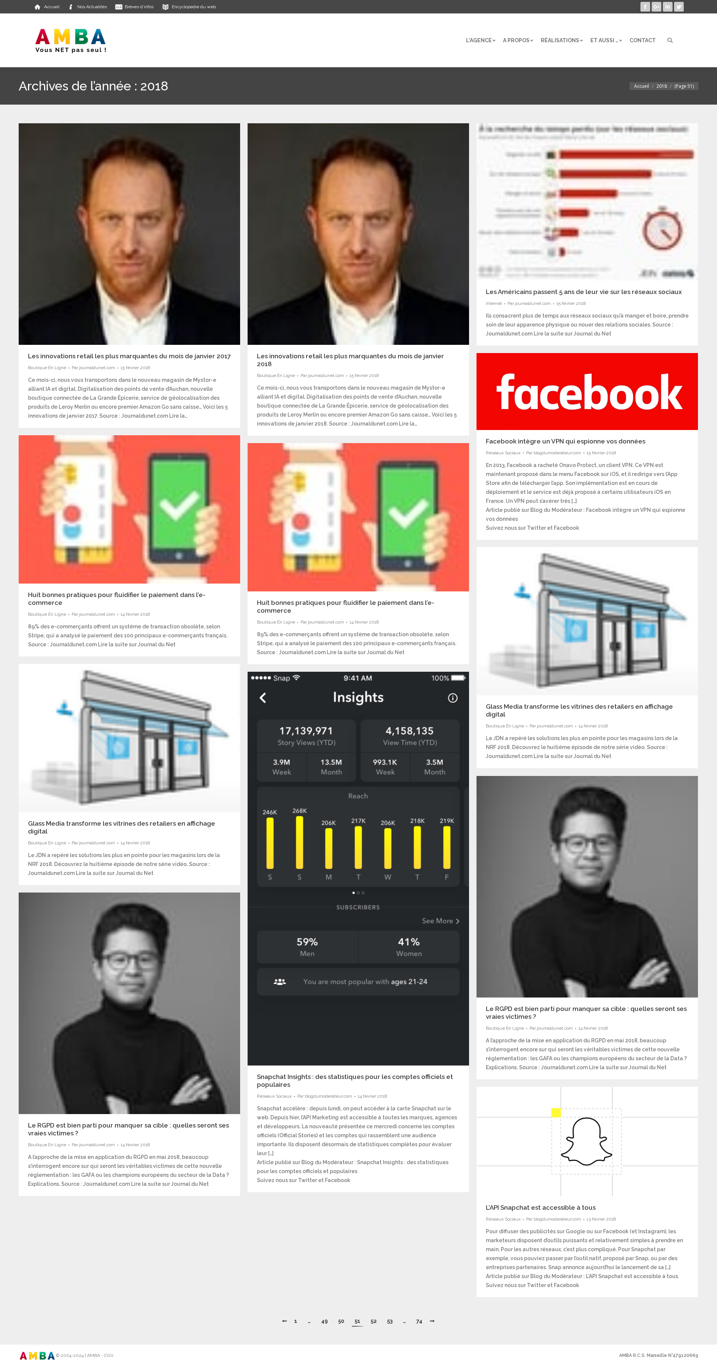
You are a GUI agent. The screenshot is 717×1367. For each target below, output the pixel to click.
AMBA (93, 1355)
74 (419, 1321)
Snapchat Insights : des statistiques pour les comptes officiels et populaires (355, 1080)
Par (93, 367)
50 (341, 1321)
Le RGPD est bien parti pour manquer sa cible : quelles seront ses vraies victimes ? (586, 1012)
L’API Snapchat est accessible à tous (541, 1207)
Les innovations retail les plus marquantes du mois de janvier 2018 (350, 360)
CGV (109, 1355)
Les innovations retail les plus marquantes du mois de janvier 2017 (129, 356)
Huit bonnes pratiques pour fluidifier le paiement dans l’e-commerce (116, 598)
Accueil (641, 86)
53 (389, 1321)
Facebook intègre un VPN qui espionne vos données (565, 441)
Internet (494, 303)
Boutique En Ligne (47, 367)
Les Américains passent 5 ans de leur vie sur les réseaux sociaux (584, 292)
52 (374, 1321)
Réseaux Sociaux (503, 452)
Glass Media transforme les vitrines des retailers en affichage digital (579, 710)
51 (357, 1321)
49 (324, 1321)
